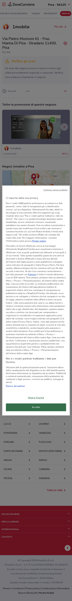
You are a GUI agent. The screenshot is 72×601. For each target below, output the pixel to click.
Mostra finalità (36, 397)
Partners (32, 274)
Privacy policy (39, 241)
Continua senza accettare (55, 190)
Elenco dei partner (15, 386)
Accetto (36, 407)
